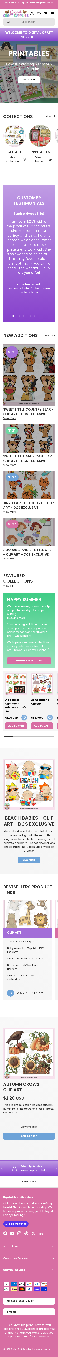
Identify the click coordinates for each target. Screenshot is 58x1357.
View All (50, 335)
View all (50, 116)
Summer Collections (29, 660)
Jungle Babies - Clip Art (22, 941)
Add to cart (29, 1136)
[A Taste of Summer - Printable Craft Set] (16, 684)
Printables (40, 152)
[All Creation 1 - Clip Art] (42, 684)
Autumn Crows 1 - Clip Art (24, 1087)
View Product (29, 1127)
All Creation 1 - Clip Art (41, 702)
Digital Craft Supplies (21, 1349)
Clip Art (14, 152)
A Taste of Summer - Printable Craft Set (15, 705)
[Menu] (52, 13)
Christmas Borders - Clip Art (25, 958)
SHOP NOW (29, 84)
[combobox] (29, 22)
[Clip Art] (14, 136)
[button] (45, 13)
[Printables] (40, 136)
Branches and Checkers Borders (22, 967)
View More (29, 859)
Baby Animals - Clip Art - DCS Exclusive (25, 950)
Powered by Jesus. (41, 1349)
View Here (42, 4)
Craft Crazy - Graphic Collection (21, 977)
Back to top (29, 1181)
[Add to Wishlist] (24, 717)
